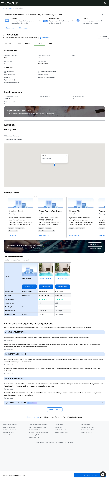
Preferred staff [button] (12, 231)
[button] (54, 165)
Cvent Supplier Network (10, 424)
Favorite (104, 36)
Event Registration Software (37, 427)
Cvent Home (59, 424)
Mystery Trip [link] (74, 211)
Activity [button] (11, 228)
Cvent (3, 8)
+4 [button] (53, 231)
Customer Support (60, 430)
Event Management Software (38, 424)
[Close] (102, 15)
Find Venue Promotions (9, 430)
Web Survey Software (35, 435)
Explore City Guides (8, 432)
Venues (10, 8)
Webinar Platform (34, 437)
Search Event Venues (9, 427)
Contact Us (58, 427)
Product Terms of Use (88, 427)
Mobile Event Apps (34, 430)
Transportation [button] (19, 228)
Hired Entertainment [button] (44, 231)
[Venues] (105, 3)
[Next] (102, 217)
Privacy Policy (85, 424)
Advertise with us (86, 432)
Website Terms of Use (87, 430)
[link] (20, 203)
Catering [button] (48, 228)
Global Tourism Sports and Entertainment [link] (50, 211)
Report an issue (33, 417)
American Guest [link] (16, 211)
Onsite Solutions (7, 435)
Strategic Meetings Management (39, 432)
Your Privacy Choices (61, 432)
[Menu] (2, 3)
